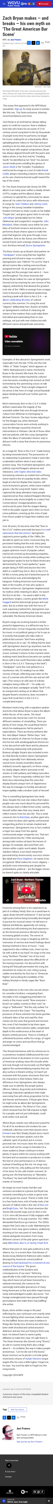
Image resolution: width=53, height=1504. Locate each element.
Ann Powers (16, 39)
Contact (8, 1477)
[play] (4, 1501)
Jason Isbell (9, 167)
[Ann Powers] (8, 1432)
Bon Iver (44, 1205)
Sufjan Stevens (33, 1358)
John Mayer (9, 217)
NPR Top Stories (17, 1410)
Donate (44, 4)
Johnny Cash (40, 204)
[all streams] (49, 1501)
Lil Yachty (31, 1243)
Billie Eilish (13, 1243)
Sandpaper (8, 255)
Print (47, 42)
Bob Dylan (25, 817)
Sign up (18, 109)
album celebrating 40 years (16, 299)
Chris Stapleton (25, 858)
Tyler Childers (22, 204)
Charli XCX (42, 1243)
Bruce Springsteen (35, 245)
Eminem (7, 1133)
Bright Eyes (12, 1208)
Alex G (23, 1243)
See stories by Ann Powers (29, 1441)
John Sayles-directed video (27, 471)
